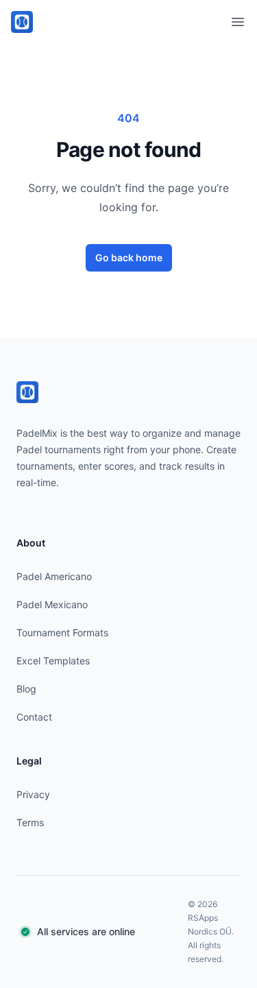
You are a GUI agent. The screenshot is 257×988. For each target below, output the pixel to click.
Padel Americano (54, 576)
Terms (30, 822)
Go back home (128, 257)
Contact (34, 717)
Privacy (33, 794)
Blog (26, 689)
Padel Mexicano (52, 604)
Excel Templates (53, 660)
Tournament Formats (62, 632)
